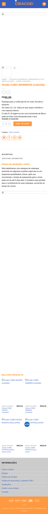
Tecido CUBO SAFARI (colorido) (7, 410)
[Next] (42, 39)
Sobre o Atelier (8, 470)
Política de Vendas (9, 477)
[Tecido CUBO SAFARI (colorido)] (12, 391)
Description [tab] (7, 154)
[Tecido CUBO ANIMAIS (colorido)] (35, 391)
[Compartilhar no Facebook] (9, 138)
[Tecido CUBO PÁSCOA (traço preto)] (35, 431)
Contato (5, 492)
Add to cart (22, 124)
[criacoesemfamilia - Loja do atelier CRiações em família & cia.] (24, 4)
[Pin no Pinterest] (19, 138)
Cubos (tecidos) (23, 81)
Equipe (5, 473)
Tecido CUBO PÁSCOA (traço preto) (30, 450)
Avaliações (6, 484)
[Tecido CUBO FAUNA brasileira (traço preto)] (12, 431)
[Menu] (4, 4)
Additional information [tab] (12, 158)
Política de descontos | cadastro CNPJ (17, 481)
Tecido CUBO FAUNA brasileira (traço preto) (8, 450)
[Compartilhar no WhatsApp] (4, 138)
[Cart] (44, 4)
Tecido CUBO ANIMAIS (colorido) (30, 410)
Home (4, 79)
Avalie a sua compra (10, 488)
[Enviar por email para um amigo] (14, 138)
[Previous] (5, 39)
